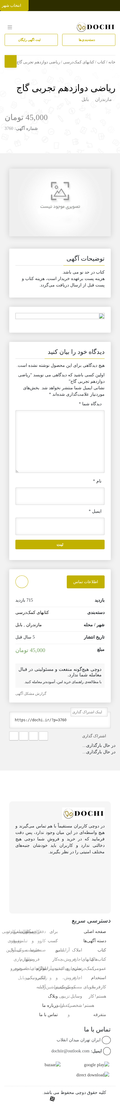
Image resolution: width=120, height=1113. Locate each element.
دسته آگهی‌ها (94, 941)
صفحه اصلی (95, 931)
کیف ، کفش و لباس (59, 987)
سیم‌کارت (14, 931)
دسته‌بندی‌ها (87, 40)
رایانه (41, 987)
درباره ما (50, 1005)
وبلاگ (53, 996)
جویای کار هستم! (88, 996)
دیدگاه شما (90, 404)
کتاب (101, 62)
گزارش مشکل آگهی (31, 693)
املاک (77, 950)
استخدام (98, 977)
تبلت (30, 968)
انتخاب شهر (12, 5)
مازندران (103, 99)
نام (97, 481)
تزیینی (64, 996)
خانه (111, 62)
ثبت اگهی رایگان (30, 40)
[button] (60, 260)
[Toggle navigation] (114, 4)
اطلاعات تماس (85, 581)
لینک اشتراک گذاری (87, 712)
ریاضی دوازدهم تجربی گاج (65, 88)
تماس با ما (48, 1014)
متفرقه (99, 1014)
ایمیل (95, 511)
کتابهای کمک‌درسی (78, 62)
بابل (85, 99)
